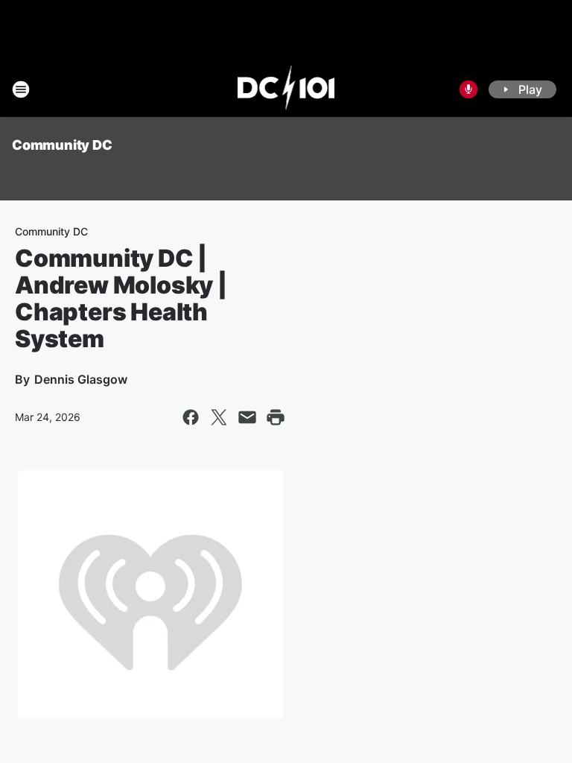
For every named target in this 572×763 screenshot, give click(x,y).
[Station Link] (286, 89)
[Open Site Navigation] (21, 89)
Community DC (62, 145)
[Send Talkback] (468, 89)
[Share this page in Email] (247, 417)
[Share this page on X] (219, 417)
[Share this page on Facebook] (190, 417)
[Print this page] (275, 417)
